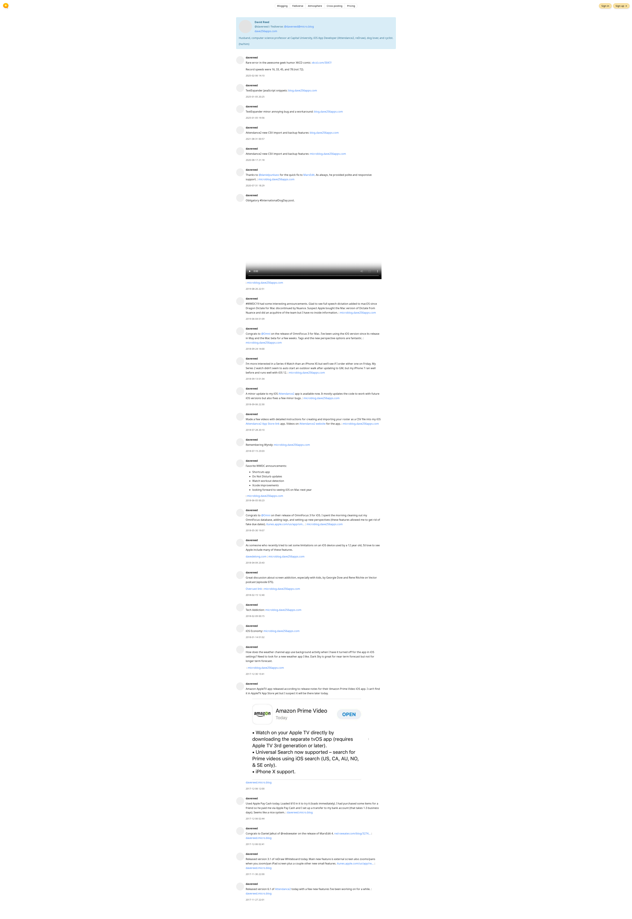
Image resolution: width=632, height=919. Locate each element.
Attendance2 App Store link (263, 423)
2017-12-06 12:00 (255, 788)
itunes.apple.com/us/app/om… (285, 524)
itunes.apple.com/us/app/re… (355, 863)
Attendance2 (286, 393)
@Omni (265, 334)
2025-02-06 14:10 (255, 75)
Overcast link (254, 589)
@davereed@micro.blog (299, 26)
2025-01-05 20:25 (255, 96)
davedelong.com (256, 556)
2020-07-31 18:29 (255, 185)
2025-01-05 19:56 (255, 117)
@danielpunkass (269, 175)
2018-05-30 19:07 (255, 530)
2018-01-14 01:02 (255, 637)
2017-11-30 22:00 (255, 874)
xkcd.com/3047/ (322, 62)
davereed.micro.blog (259, 782)
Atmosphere (315, 5)
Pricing (351, 5)
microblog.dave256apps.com (328, 154)
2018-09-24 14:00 (255, 348)
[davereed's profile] (240, 60)
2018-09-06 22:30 (255, 404)
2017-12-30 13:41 (255, 673)
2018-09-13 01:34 (255, 378)
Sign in (605, 5)
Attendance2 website (312, 423)
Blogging (282, 5)
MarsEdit (309, 175)
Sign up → (621, 5)
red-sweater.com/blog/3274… (352, 833)
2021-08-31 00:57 (255, 138)
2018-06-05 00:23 (255, 500)
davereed (252, 57)
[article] (316, 66)
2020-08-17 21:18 (255, 159)
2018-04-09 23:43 (255, 562)
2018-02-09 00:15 (255, 616)
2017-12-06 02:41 (255, 844)
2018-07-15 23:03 (255, 450)
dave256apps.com (266, 31)
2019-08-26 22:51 (255, 288)
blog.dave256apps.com (302, 90)
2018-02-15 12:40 (255, 595)
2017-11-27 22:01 (255, 899)
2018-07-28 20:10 (255, 429)
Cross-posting (334, 5)
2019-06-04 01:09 (255, 318)
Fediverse (297, 5)
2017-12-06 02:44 (255, 818)
